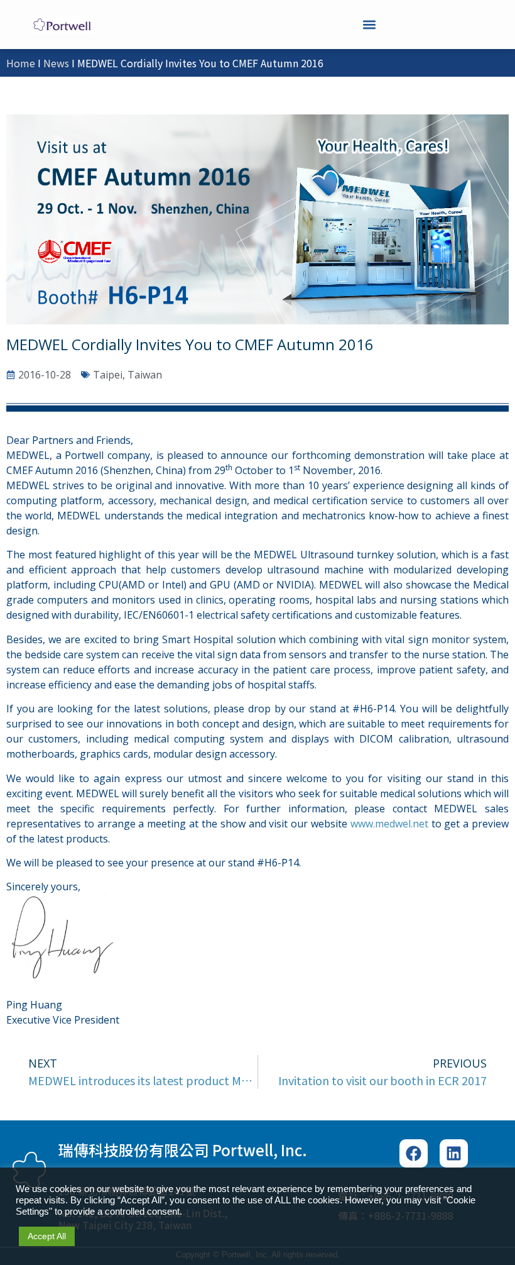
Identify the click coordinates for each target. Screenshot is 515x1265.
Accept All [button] (47, 1236)
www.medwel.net (389, 824)
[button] (369, 24)
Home (20, 62)
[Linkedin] (454, 1153)
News (56, 62)
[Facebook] (413, 1153)
